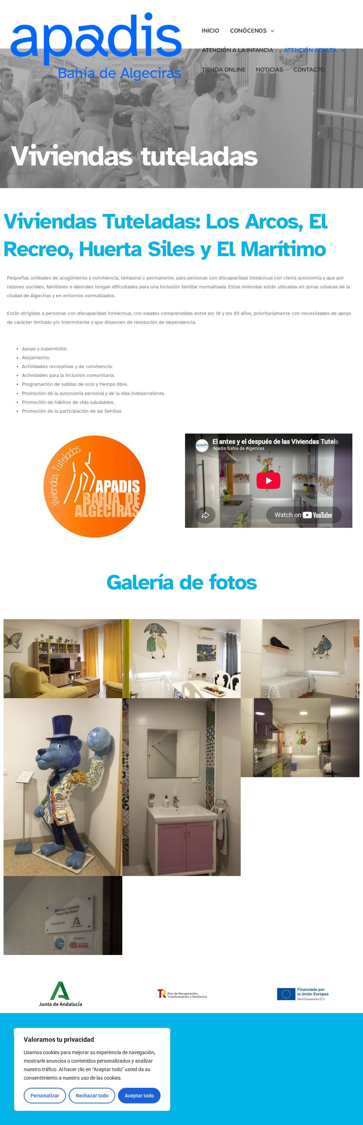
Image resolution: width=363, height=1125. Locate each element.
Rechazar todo (92, 1095)
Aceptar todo (139, 1095)
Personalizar (44, 1095)
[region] (92, 1069)
